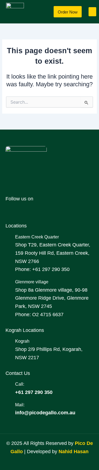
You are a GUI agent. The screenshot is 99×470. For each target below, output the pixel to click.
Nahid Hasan (74, 451)
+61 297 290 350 (34, 392)
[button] (92, 11)
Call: (19, 384)
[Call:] (8, 384)
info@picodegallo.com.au (45, 412)
